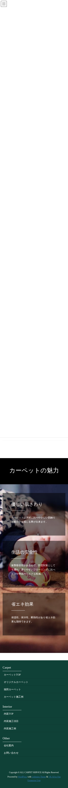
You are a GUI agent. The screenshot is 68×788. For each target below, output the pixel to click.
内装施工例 (10, 728)
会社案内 (9, 745)
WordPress (22, 777)
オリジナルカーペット (16, 682)
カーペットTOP (12, 674)
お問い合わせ (11, 753)
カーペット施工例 (13, 697)
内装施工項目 (11, 721)
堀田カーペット (12, 689)
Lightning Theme (39, 777)
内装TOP (8, 713)
